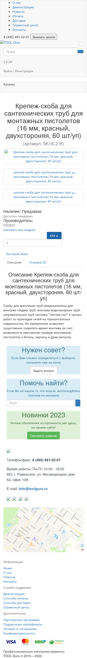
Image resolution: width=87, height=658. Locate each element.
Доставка (19, 20)
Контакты (19, 29)
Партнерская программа (21, 619)
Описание (14, 262)
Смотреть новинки (43, 435)
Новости (18, 11)
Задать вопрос (43, 370)
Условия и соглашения (20, 628)
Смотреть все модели (19, 229)
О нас (16, 2)
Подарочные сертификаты (22, 624)
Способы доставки (16, 602)
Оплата (17, 16)
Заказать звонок (43, 37)
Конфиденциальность (19, 633)
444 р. (54, 235)
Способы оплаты (15, 598)
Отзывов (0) (37, 262)
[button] (43, 61)
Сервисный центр (25, 25)
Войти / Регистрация (18, 71)
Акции (7, 568)
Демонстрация (23, 7)
